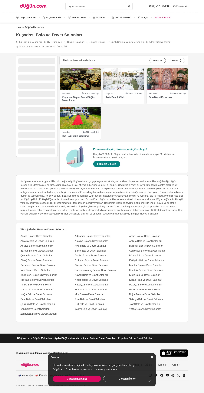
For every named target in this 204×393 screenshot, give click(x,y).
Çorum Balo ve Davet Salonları (36, 255)
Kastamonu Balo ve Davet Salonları (38, 275)
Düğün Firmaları (54, 17)
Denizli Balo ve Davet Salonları (91, 255)
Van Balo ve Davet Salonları (35, 309)
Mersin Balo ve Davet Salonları (145, 289)
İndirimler (100, 17)
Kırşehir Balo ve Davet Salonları (91, 280)
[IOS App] (174, 353)
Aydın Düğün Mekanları (31, 27)
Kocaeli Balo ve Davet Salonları (145, 280)
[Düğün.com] (33, 6)
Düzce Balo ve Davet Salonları (145, 255)
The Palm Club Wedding (75, 136)
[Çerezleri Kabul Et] (152, 357)
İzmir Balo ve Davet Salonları (35, 270)
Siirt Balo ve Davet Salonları (89, 304)
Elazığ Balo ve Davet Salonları (36, 260)
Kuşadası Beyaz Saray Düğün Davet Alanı (78, 99)
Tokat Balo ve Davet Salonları (144, 304)
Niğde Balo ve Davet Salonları (144, 294)
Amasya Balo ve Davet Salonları (91, 241)
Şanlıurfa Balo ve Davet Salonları (37, 304)
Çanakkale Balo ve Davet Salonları (147, 250)
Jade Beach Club (114, 97)
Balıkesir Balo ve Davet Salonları (146, 246)
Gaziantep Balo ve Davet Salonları (38, 265)
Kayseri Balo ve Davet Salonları (91, 275)
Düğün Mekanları (28, 17)
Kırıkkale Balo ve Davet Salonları (37, 280)
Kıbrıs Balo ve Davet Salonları (144, 275)
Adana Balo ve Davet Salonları (36, 236)
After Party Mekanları (160, 42)
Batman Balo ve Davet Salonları (36, 250)
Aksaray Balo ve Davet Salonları (37, 241)
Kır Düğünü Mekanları (30, 42)
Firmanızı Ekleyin (106, 164)
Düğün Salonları (75, 42)
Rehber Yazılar (79, 17)
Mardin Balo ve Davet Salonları (91, 289)
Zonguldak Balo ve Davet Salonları (38, 313)
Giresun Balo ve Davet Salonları (91, 265)
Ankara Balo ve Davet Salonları (145, 241)
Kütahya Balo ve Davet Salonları (91, 284)
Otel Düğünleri (54, 42)
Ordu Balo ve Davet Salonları (35, 299)
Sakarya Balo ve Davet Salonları (146, 299)
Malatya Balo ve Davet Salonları (145, 284)
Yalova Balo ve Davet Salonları (91, 309)
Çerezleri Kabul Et (77, 378)
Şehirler (162, 365)
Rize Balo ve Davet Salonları (90, 299)
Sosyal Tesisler (97, 42)
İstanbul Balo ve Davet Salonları (145, 265)
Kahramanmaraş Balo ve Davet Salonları (96, 270)
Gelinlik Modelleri (123, 17)
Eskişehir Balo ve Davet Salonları (146, 260)
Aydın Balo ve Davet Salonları (90, 246)
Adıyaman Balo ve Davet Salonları (92, 236)
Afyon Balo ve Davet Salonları (144, 236)
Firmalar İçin (182, 6)
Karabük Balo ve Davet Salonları (146, 270)
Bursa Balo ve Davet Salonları (90, 250)
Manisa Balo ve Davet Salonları (36, 289)
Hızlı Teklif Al (164, 17)
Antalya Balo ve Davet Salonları (36, 246)
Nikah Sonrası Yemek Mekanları (127, 42)
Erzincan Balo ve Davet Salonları (92, 260)
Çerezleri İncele (127, 378)
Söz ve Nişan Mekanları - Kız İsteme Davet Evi (43, 46)
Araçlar (144, 17)
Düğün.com (23, 338)
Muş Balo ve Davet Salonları (89, 294)
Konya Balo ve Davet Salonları (36, 284)
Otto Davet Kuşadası (160, 97)
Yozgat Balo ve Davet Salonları (145, 309)
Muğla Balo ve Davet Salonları (36, 294)
